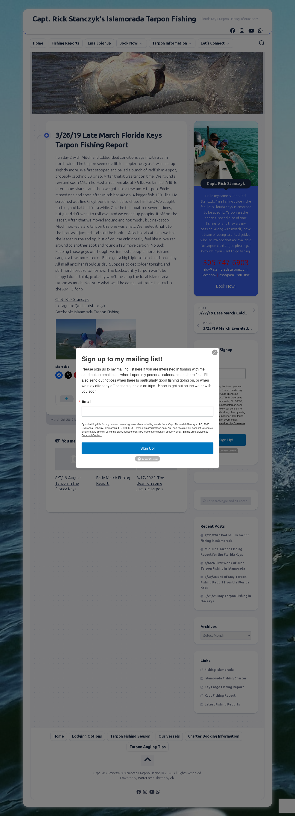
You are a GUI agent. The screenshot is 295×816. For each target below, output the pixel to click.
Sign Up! (147, 448)
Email (86, 401)
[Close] (215, 352)
